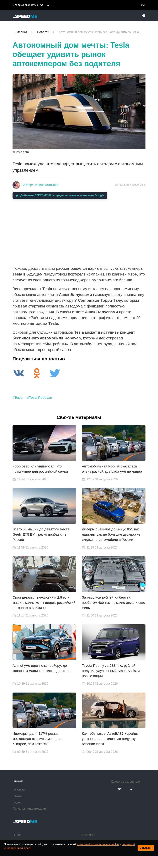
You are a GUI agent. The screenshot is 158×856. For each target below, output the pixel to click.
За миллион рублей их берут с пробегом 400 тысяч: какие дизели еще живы (113, 603)
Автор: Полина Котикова (40, 185)
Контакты (88, 835)
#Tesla (18, 398)
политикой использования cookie (98, 844)
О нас (17, 835)
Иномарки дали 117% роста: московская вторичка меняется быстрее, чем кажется (37, 739)
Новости (19, 790)
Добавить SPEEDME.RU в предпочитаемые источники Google (62, 195)
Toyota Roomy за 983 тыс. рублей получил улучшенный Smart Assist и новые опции (111, 671)
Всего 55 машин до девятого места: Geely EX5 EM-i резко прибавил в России (41, 534)
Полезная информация (29, 808)
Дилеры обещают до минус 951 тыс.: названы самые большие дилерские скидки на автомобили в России (111, 534)
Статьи (18, 796)
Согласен (146, 847)
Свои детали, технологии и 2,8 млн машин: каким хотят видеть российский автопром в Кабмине (44, 603)
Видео (17, 802)
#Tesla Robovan (39, 398)
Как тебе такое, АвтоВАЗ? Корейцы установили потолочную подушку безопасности (110, 739)
